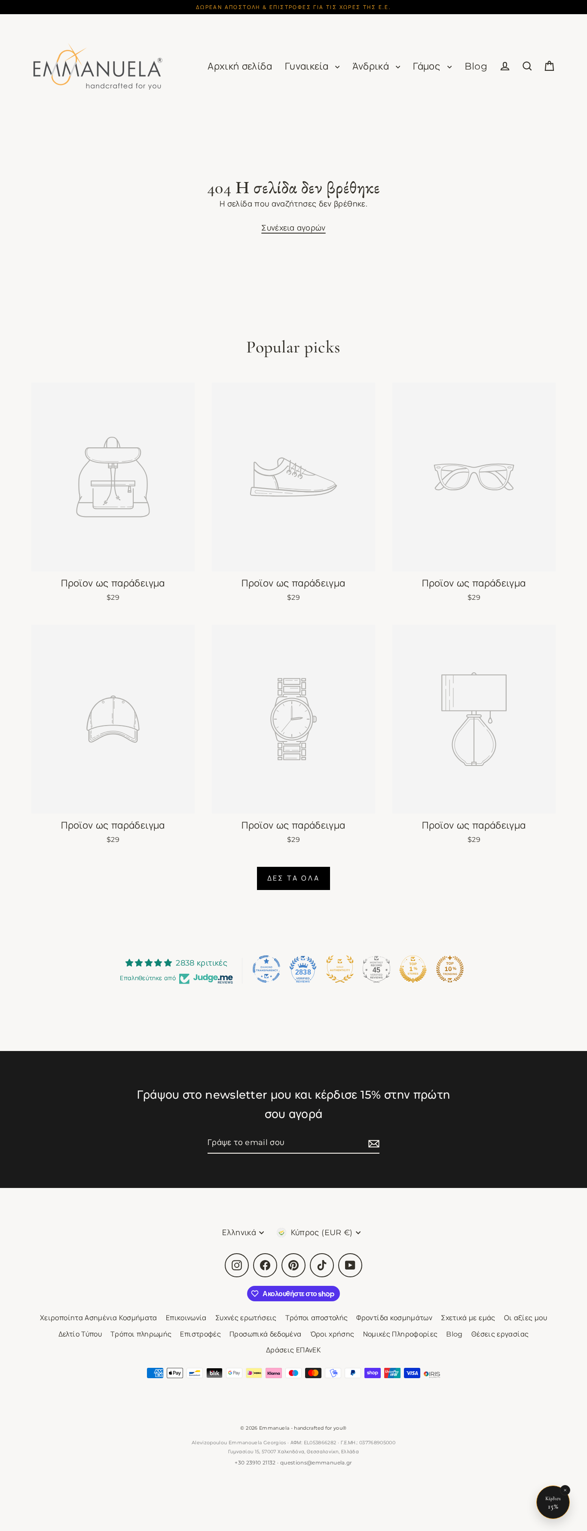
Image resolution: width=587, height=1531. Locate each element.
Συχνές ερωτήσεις (246, 1318)
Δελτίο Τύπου (80, 1334)
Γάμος (428, 66)
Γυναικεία (308, 66)
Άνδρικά (371, 66)
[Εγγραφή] (372, 1143)
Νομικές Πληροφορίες (400, 1334)
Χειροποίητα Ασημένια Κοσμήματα (98, 1318)
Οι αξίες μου (525, 1318)
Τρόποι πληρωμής (140, 1334)
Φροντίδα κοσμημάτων (394, 1318)
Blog (476, 66)
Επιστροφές (200, 1334)
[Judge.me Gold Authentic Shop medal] (340, 969)
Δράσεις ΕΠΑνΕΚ (293, 1350)
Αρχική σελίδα (240, 66)
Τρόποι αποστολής (316, 1318)
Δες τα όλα (293, 878)
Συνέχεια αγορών (293, 228)
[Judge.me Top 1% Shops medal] (413, 969)
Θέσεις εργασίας (500, 1334)
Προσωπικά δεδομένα (265, 1334)
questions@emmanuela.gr (316, 1462)
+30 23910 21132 (255, 1462)
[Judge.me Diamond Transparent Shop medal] (266, 969)
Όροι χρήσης (332, 1334)
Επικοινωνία (186, 1318)
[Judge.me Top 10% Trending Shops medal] (450, 969)
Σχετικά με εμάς (468, 1318)
